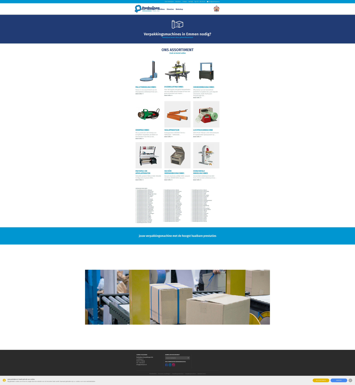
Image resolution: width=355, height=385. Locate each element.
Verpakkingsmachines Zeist (143, 214)
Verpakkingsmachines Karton (199, 218)
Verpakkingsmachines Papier (171, 217)
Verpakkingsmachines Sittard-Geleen (201, 209)
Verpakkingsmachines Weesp (199, 221)
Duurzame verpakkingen (164, 373)
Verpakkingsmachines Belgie (144, 216)
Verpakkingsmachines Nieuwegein (145, 207)
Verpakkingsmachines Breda (171, 194)
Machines (161, 9)
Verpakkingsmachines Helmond (172, 201)
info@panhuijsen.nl (214, 1)
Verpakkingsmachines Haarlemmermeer (202, 200)
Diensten (170, 9)
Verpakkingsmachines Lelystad (144, 205)
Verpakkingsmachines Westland (172, 213)
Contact (184, 1)
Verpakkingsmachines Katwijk (144, 204)
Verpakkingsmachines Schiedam (172, 209)
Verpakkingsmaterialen (178, 373)
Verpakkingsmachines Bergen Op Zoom (146, 194)
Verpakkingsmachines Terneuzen (172, 210)
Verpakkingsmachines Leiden (199, 204)
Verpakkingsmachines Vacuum (172, 216)
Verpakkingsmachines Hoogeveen (172, 203)
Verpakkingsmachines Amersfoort (145, 191)
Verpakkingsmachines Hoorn (199, 203)
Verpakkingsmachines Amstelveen (172, 191)
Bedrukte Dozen (202, 373)
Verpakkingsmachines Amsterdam (200, 191)
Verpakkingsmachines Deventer (145, 196)
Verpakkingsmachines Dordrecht (200, 196)
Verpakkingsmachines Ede (143, 198)
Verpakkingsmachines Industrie (200, 216)
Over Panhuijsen (169, 1)
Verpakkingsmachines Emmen (199, 198)
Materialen (151, 9)
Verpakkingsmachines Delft (199, 194)
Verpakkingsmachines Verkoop (144, 220)
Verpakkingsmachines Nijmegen (172, 207)
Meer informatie (321, 380)
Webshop (179, 9)
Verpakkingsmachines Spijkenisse (145, 210)
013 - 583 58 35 (200, 1)
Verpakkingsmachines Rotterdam (145, 209)
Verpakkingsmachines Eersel (199, 220)
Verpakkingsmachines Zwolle (199, 214)
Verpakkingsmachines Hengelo (200, 201)
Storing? (191, 1)
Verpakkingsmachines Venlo (199, 212)
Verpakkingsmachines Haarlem (172, 200)
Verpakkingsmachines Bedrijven (172, 220)
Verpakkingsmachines (190, 373)
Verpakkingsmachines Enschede (145, 199)
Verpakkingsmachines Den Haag (172, 195)
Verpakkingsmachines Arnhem (171, 192)
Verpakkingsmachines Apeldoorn (145, 192)
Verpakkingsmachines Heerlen (144, 201)
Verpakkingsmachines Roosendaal (200, 208)
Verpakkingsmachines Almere (199, 190)
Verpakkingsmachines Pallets (144, 217)
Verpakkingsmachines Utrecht (144, 212)
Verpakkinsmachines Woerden (144, 221)
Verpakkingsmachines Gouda (199, 199)
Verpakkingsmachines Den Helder (200, 195)
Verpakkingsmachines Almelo (171, 190)
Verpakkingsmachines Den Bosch (145, 195)
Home (143, 9)
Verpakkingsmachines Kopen (171, 218)
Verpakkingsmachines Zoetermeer (172, 214)
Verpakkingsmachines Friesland (172, 199)
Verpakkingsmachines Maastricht (172, 205)
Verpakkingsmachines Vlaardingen (145, 213)
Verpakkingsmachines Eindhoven (172, 198)
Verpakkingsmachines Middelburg (200, 205)
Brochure (178, 1)
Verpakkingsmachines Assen (199, 192)
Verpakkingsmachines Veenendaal (173, 212)
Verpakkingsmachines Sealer (199, 217)
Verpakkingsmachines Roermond (172, 208)
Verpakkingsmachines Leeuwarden (173, 204)
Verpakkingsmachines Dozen (144, 218)
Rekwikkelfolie (153, 373)
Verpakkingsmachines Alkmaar (144, 190)
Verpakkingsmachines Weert (171, 221)
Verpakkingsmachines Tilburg (199, 210)
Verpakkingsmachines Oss (198, 207)
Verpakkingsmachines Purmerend (145, 208)
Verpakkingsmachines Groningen (145, 200)
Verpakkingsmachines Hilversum (145, 203)
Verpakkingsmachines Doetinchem (173, 196)
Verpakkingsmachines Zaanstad (200, 213)
